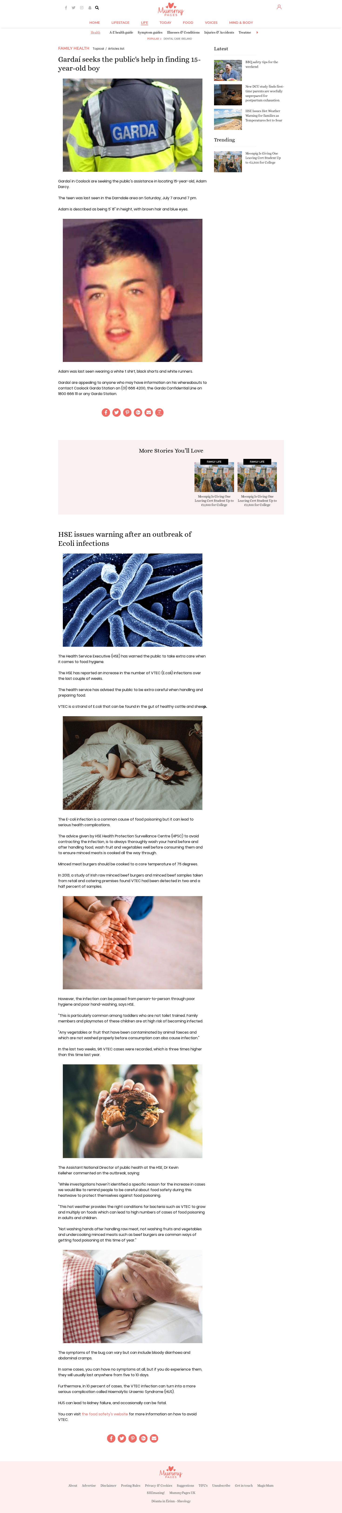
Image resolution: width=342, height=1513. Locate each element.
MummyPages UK (182, 1493)
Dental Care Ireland (178, 38)
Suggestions (185, 1485)
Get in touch (244, 1485)
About (72, 1485)
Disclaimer (108, 1485)
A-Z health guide (121, 32)
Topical (98, 49)
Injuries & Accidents (219, 32)
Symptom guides (150, 32)
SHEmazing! (156, 1493)
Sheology (184, 1501)
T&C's (203, 1485)
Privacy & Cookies (158, 1485)
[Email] (148, 412)
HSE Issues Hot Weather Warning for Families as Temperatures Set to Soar (263, 115)
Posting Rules (130, 1485)
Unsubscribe (221, 1485)
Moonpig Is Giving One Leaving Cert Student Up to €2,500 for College (263, 157)
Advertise (89, 1485)
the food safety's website (105, 1414)
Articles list (116, 49)
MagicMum (265, 1485)
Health (95, 32)
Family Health (73, 48)
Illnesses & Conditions (183, 32)
